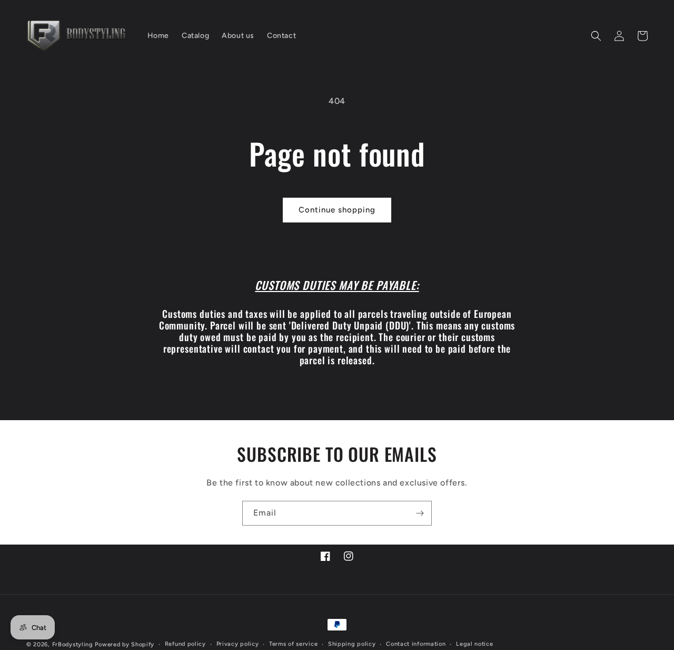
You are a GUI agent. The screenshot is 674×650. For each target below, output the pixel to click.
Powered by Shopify (124, 644)
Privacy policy (237, 644)
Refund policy (185, 644)
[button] (596, 35)
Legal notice (474, 644)
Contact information (415, 644)
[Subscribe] (419, 513)
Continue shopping (337, 210)
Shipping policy (352, 644)
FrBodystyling (72, 644)
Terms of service (293, 644)
